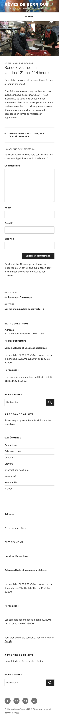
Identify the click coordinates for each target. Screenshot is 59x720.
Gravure (9, 463)
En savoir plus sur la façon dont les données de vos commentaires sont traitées (28, 272)
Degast (28, 63)
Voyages (24, 136)
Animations (11, 445)
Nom (8, 207)
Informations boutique (23, 134)
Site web (9, 238)
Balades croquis (13, 451)
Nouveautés (11, 482)
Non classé (10, 476)
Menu (31, 16)
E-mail (9, 223)
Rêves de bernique (27, 4)
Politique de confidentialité (17, 709)
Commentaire (13, 165)
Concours (10, 457)
